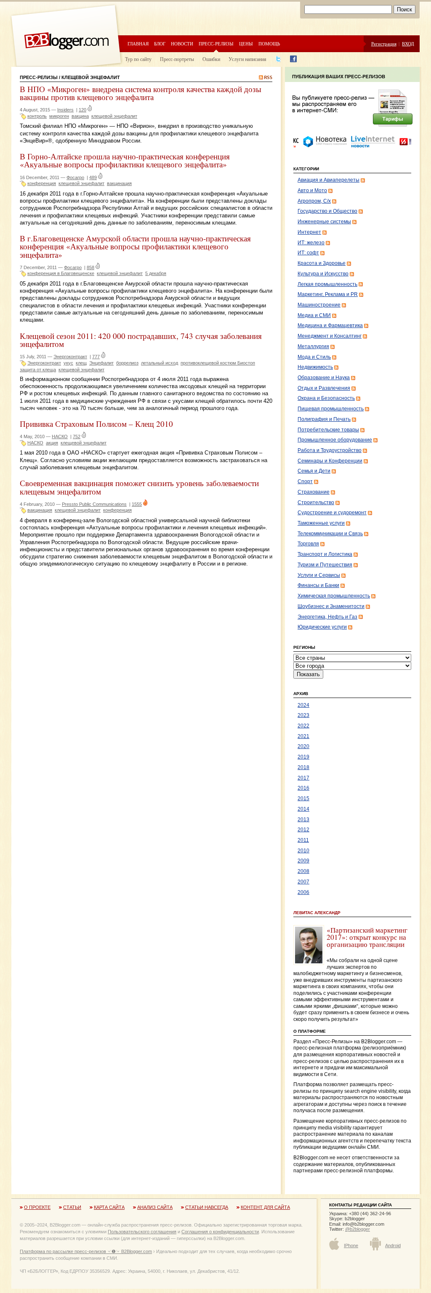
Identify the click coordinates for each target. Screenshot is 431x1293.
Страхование (314, 491)
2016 (303, 788)
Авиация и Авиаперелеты (328, 179)
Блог (159, 43)
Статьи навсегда (206, 1207)
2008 (303, 871)
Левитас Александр (317, 912)
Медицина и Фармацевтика (330, 325)
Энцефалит (101, 362)
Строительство (316, 502)
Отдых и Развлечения (324, 388)
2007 (303, 881)
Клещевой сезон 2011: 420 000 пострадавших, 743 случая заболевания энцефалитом (141, 340)
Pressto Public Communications (94, 504)
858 (90, 267)
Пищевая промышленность (331, 408)
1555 (137, 504)
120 (82, 109)
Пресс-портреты (177, 59)
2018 (303, 767)
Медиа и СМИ (314, 315)
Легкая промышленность (327, 284)
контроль (37, 116)
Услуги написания (247, 59)
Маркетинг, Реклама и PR (328, 294)
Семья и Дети (314, 470)
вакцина (80, 116)
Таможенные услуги (321, 523)
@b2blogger (357, 1229)
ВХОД (408, 43)
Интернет (309, 232)
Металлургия (313, 346)
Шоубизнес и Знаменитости (331, 606)
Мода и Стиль (314, 357)
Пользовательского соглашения (142, 1231)
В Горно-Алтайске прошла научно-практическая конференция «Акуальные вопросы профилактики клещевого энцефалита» (125, 160)
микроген (59, 116)
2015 (303, 798)
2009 (303, 860)
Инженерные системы (324, 221)
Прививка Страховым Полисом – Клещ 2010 (96, 423)
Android (393, 1245)
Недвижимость (315, 367)
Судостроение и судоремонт (332, 512)
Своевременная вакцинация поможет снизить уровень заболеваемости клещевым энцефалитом (139, 487)
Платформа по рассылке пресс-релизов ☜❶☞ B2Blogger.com (86, 1251)
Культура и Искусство (323, 273)
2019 (303, 756)
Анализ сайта (155, 1207)
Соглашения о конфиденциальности (220, 1231)
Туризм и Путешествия (325, 564)
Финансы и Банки (318, 585)
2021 (303, 736)
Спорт (305, 481)
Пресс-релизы (216, 43)
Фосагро (75, 177)
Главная (138, 43)
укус (68, 362)
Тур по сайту (138, 59)
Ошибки (211, 59)
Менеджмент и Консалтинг (330, 335)
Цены (246, 43)
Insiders (65, 109)
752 (76, 436)
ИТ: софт (308, 252)
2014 (303, 809)
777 (96, 356)
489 (93, 177)
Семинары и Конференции (330, 460)
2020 (303, 746)
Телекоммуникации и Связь (330, 533)
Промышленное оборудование (335, 439)
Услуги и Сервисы (319, 575)
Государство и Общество (327, 211)
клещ (81, 362)
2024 (303, 705)
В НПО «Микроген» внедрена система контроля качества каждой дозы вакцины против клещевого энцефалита (140, 93)
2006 (303, 892)
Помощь (269, 43)
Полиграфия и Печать (324, 419)
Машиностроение (319, 304)
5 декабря (155, 273)
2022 (303, 725)
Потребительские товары (328, 429)
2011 (303, 840)
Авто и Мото (312, 190)
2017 (303, 777)
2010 (303, 850)
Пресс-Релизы (39, 77)
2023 (303, 715)
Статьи (72, 1207)
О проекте (37, 1207)
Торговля (308, 543)
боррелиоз (127, 362)
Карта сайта (109, 1207)
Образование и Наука (324, 377)
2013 (303, 819)
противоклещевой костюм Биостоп (218, 362)
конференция (41, 183)
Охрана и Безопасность (326, 398)
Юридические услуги (322, 626)
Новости (182, 43)
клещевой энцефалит (114, 116)
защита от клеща (38, 369)
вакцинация (119, 183)
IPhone (351, 1245)
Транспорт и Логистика (325, 554)
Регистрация (383, 43)
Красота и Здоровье (322, 263)
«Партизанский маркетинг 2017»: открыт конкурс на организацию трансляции (367, 937)
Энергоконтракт (70, 356)
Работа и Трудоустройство (330, 450)
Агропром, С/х (314, 201)
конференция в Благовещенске (60, 273)
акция (52, 442)
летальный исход (159, 362)
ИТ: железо (311, 242)
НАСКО (60, 436)
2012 (303, 829)
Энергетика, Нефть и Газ (327, 616)
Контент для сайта (265, 1207)
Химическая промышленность (334, 595)
